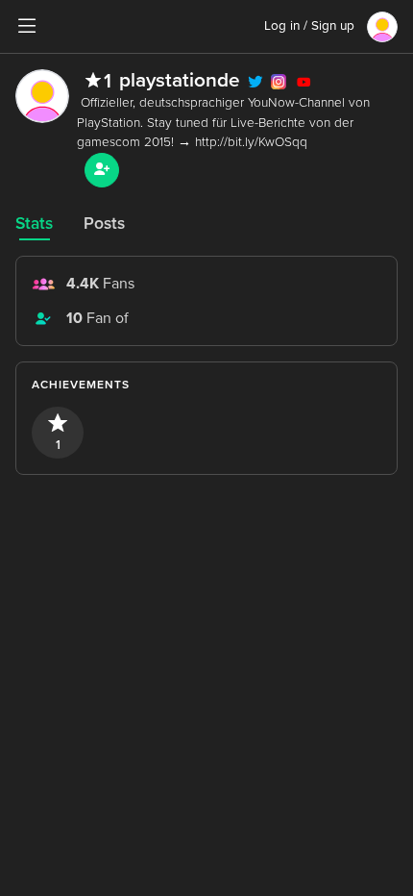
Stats (34, 223)
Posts (104, 223)
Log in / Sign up (309, 26)
